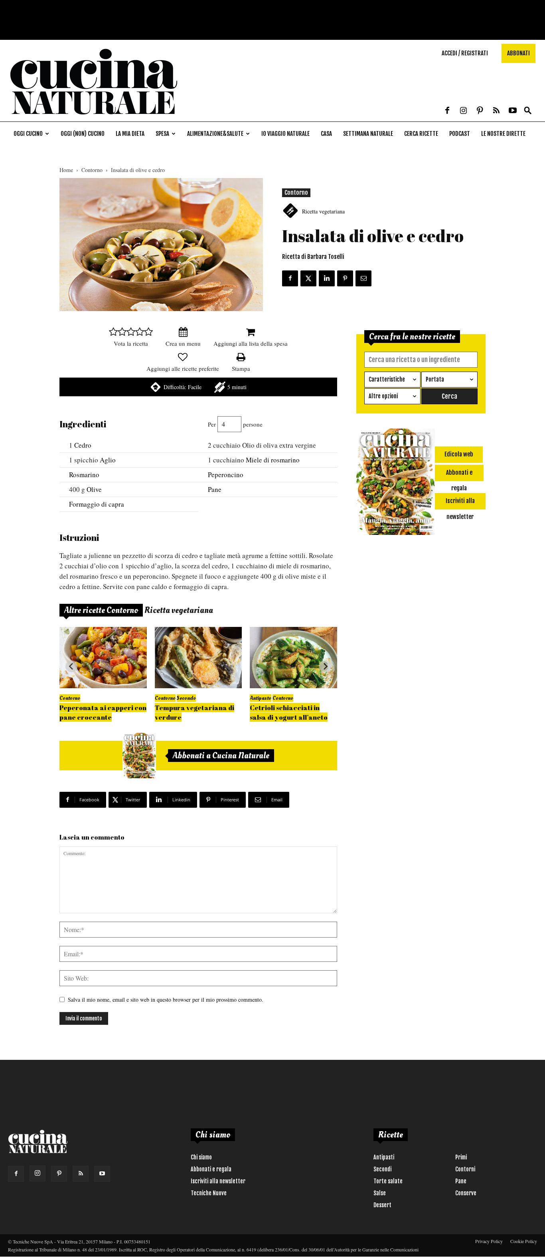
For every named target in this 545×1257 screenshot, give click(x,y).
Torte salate (388, 1181)
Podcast (459, 133)
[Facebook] (447, 111)
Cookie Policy (523, 1241)
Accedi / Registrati (465, 53)
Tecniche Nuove (209, 1193)
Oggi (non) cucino (83, 133)
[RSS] (496, 111)
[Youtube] (512, 111)
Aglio (108, 459)
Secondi (382, 1169)
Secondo (186, 698)
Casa (326, 133)
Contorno (92, 170)
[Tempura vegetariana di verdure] (198, 657)
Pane (214, 489)
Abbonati (518, 53)
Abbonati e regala (211, 1169)
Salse (379, 1193)
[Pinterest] (480, 111)
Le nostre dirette (503, 133)
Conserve (465, 1193)
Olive (94, 489)
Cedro (82, 445)
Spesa (162, 133)
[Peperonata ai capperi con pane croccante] (103, 657)
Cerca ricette (421, 133)
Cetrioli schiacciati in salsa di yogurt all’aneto (289, 712)
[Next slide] (325, 666)
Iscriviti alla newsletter (218, 1181)
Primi (461, 1157)
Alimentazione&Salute (215, 133)
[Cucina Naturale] (93, 117)
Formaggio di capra (96, 504)
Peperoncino (225, 474)
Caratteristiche (387, 379)
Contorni (465, 1169)
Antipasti (383, 1157)
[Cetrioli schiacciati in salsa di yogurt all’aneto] (293, 657)
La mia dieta (130, 133)
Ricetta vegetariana (323, 211)
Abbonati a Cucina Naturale (221, 756)
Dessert (382, 1205)
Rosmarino (84, 474)
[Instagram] (463, 111)
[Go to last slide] (71, 666)
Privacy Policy (489, 1241)
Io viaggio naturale (285, 133)
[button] (527, 111)
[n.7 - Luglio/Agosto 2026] (139, 755)
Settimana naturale (368, 133)
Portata (435, 379)
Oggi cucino (28, 133)
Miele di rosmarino (273, 459)
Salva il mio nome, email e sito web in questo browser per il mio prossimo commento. (165, 999)
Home (66, 170)
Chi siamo (201, 1157)
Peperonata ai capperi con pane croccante (102, 712)
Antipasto (260, 698)
